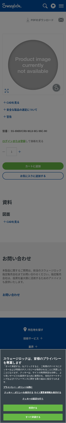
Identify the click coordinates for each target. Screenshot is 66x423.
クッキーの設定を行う (32, 398)
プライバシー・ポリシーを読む (18, 387)
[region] (33, 386)
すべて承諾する (33, 417)
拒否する (33, 407)
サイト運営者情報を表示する (47, 392)
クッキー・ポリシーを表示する (18, 392)
